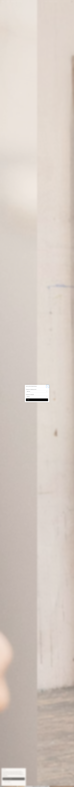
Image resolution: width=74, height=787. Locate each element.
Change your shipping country (31, 389)
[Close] (47, 386)
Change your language (30, 394)
